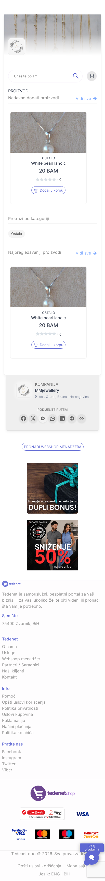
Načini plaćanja (16, 726)
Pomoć (9, 696)
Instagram (11, 757)
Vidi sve (84, 98)
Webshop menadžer (21, 658)
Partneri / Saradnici (20, 664)
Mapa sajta (77, 865)
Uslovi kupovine (17, 714)
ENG (55, 873)
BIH (67, 873)
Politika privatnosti (20, 708)
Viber (7, 769)
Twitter (9, 763)
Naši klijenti (13, 670)
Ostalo (16, 233)
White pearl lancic (48, 163)
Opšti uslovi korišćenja (24, 702)
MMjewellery (47, 390)
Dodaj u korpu (51, 190)
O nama (9, 646)
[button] (23, 418)
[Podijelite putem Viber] (42, 418)
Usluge (8, 652)
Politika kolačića (18, 732)
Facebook (11, 751)
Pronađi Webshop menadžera (52, 447)
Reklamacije (13, 720)
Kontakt (9, 677)
